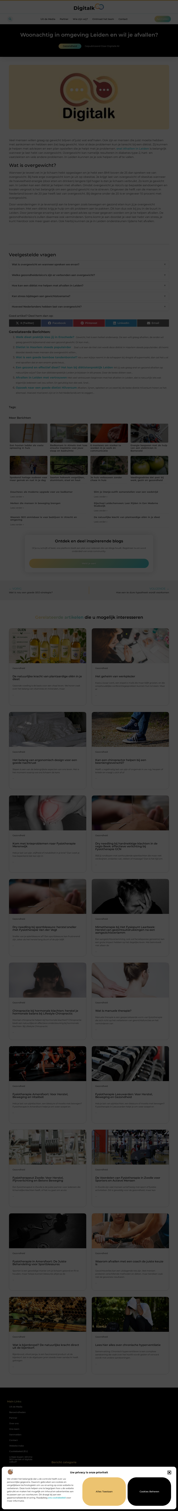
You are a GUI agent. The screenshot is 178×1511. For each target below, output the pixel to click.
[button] (169, 1472)
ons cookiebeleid (57, 1497)
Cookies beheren (149, 1491)
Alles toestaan (104, 1491)
